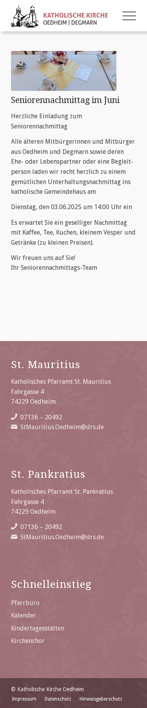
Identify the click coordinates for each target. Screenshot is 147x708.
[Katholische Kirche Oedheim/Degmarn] (61, 15)
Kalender (23, 615)
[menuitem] (125, 15)
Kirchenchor (28, 641)
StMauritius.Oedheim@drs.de (62, 427)
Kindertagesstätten (37, 628)
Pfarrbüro (25, 603)
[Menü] (125, 15)
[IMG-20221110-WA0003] (63, 71)
